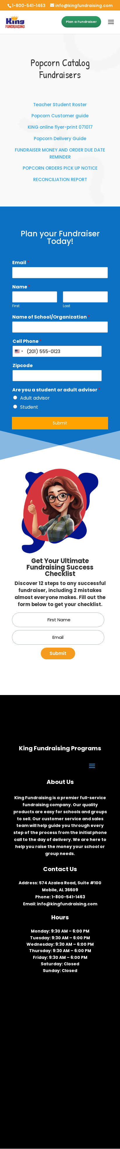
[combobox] (19, 351)
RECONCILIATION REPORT (60, 179)
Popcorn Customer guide (60, 116)
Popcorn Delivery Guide (60, 138)
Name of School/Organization (51, 317)
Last (66, 306)
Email (20, 263)
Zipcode (23, 366)
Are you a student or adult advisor (56, 390)
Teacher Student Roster (60, 105)
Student (29, 407)
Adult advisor (35, 398)
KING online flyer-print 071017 (60, 127)
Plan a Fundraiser (81, 21)
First (16, 306)
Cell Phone (27, 341)
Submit (60, 423)
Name (21, 287)
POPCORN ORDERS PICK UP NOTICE (60, 168)
